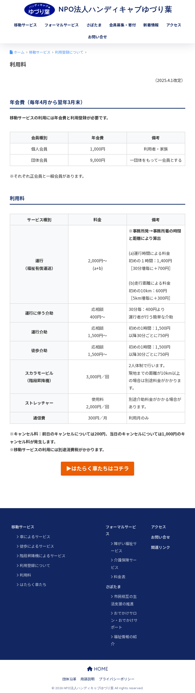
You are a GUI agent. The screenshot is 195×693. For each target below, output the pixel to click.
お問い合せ (97, 37)
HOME (100, 669)
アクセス (173, 25)
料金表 (119, 576)
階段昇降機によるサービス (42, 555)
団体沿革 (69, 678)
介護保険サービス (124, 563)
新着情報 (151, 25)
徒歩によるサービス (37, 546)
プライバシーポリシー (117, 678)
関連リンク (160, 547)
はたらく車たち (33, 584)
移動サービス (25, 25)
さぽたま (94, 25)
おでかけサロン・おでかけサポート (124, 620)
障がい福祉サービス (124, 547)
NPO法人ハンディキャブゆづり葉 (114, 9)
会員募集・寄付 (122, 25)
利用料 (57, 575)
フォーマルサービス (61, 25)
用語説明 (87, 678)
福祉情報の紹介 (124, 640)
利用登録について (35, 565)
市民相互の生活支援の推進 (124, 599)
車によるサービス (35, 536)
